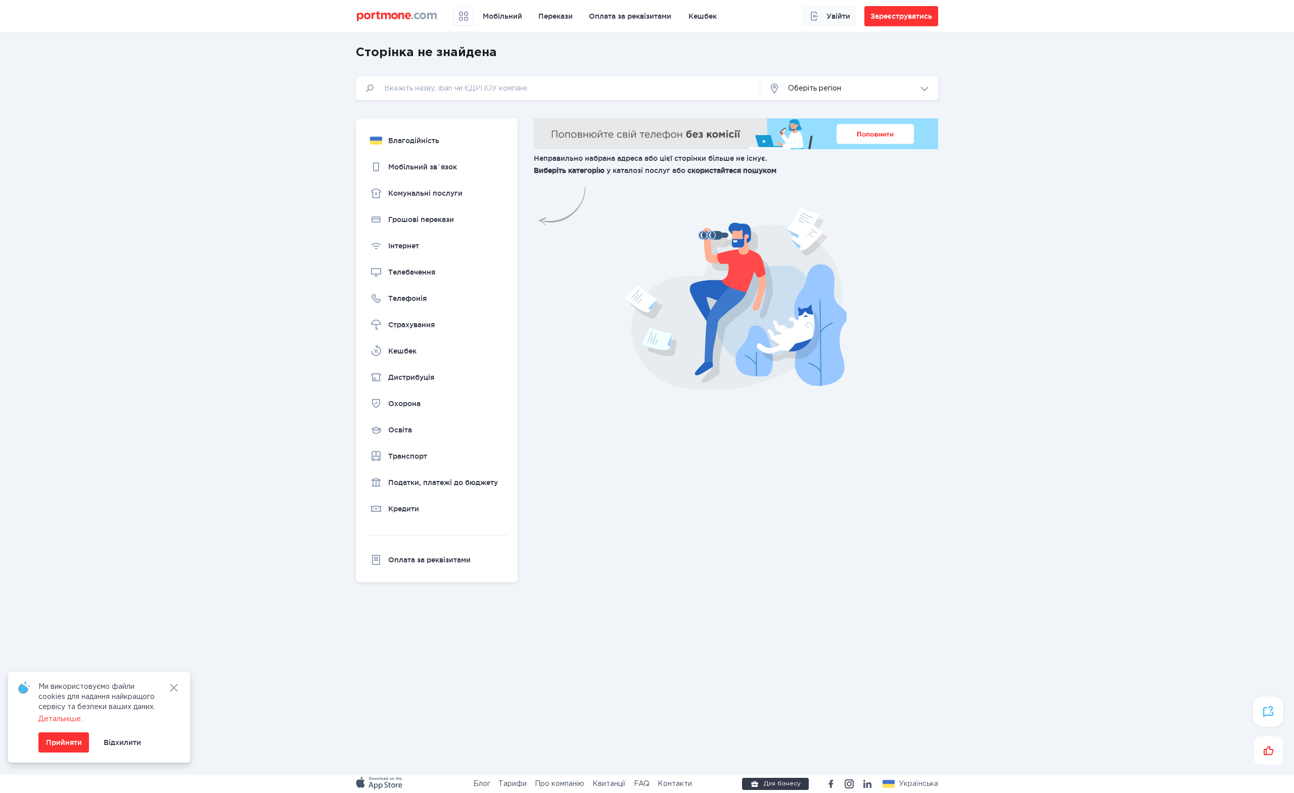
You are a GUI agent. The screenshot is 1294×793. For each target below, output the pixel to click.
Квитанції (609, 784)
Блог (481, 784)
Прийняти (64, 742)
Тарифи (512, 784)
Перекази (555, 16)
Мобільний (502, 16)
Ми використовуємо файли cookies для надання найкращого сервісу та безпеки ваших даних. (96, 697)
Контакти (675, 784)
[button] (910, 784)
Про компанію (559, 784)
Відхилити (122, 742)
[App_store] (380, 784)
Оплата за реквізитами (630, 16)
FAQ (642, 784)
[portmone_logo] (397, 16)
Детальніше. (60, 719)
